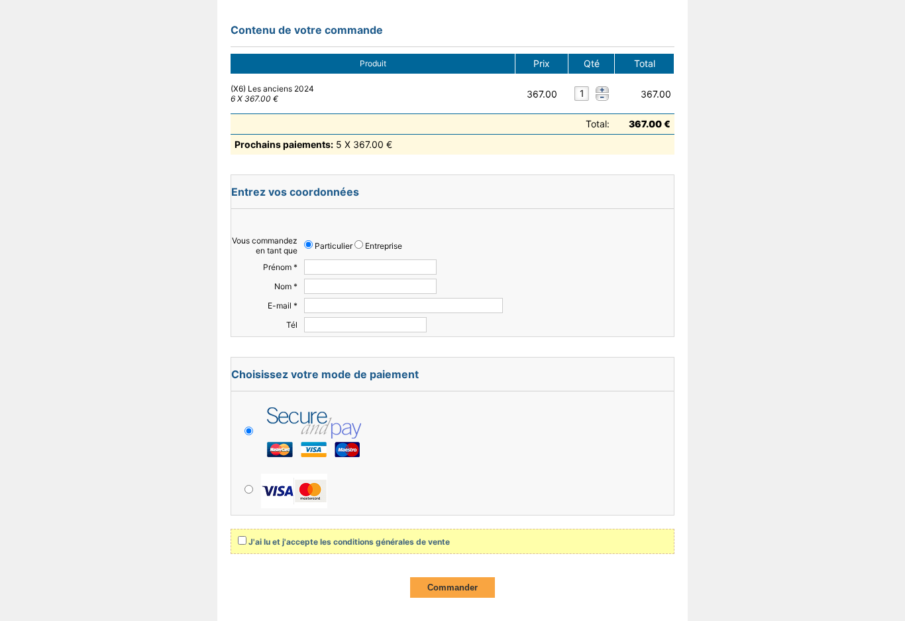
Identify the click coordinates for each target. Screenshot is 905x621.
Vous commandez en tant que (264, 245)
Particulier (332, 246)
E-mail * (282, 305)
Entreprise (382, 246)
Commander (452, 587)
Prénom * (280, 267)
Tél (291, 325)
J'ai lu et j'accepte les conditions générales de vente (349, 542)
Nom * (285, 286)
